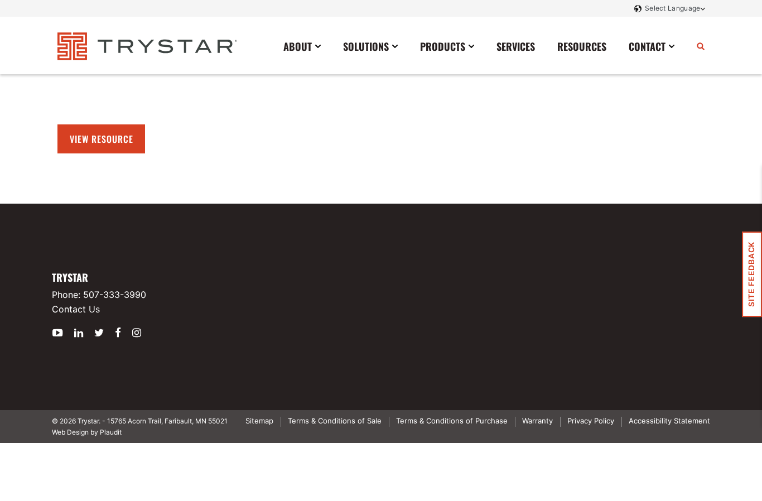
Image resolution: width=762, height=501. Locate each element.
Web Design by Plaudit (87, 432)
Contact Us (76, 309)
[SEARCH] (701, 45)
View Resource (101, 139)
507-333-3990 (114, 294)
